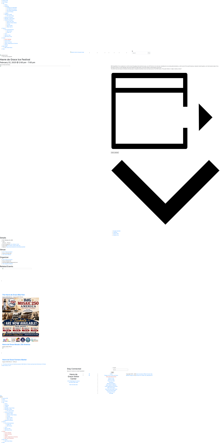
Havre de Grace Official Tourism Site (144, 374)
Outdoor (14, 244)
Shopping (7, 6)
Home (111, 374)
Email (114, 367)
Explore (4, 28)
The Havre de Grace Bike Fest (13, 295)
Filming (6, 44)
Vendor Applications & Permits (11, 43)
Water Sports (10, 26)
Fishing (8, 24)
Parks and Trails (10, 21)
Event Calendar (8, 39)
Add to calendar (114, 152)
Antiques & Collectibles (12, 7)
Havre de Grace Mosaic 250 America (16, 344)
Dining (6, 4)
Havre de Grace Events (111, 376)
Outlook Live (116, 235)
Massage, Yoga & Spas (9, 18)
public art (18, 245)
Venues (6, 435)
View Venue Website (6, 254)
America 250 (5, 0)
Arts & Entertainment (9, 29)
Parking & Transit (8, 14)
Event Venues (7, 40)
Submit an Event (8, 42)
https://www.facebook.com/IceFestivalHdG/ (15, 246)
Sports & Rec (10, 25)
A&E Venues (9, 31)
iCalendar (115, 232)
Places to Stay (111, 379)
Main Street (4, 46)
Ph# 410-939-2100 (73, 384)
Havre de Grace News (111, 390)
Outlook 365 (116, 233)
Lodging (6, 13)
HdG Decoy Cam (8, 36)
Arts (11, 244)
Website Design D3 (130, 375)
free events (9, 245)
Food (18, 244)
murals (14, 245)
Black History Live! (6, 365)
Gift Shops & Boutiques (12, 10)
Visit (3, 3)
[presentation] (20, 280)
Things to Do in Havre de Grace (111, 375)
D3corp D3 (138, 375)
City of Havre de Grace (7, 251)
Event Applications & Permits (111, 386)
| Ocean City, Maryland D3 (146, 375)
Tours (6, 33)
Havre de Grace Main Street (111, 389)
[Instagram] (89, 375)
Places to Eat (111, 378)
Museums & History (9, 17)
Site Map (111, 393)
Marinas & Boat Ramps (12, 22)
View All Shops (10, 11)
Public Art (9, 32)
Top (1, 395)
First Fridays (5, 2)
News (3, 48)
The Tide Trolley (10, 15)
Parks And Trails (111, 380)
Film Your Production (9, 438)
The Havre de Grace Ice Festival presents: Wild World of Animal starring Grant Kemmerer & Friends (24, 364)
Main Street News (8, 47)
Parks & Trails (7, 35)
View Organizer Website (7, 263)
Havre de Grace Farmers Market (14, 360)
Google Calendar (116, 231)
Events (3, 37)
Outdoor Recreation (9, 20)
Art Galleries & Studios (12, 9)
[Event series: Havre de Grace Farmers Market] (17, 361)
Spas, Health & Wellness (111, 385)
